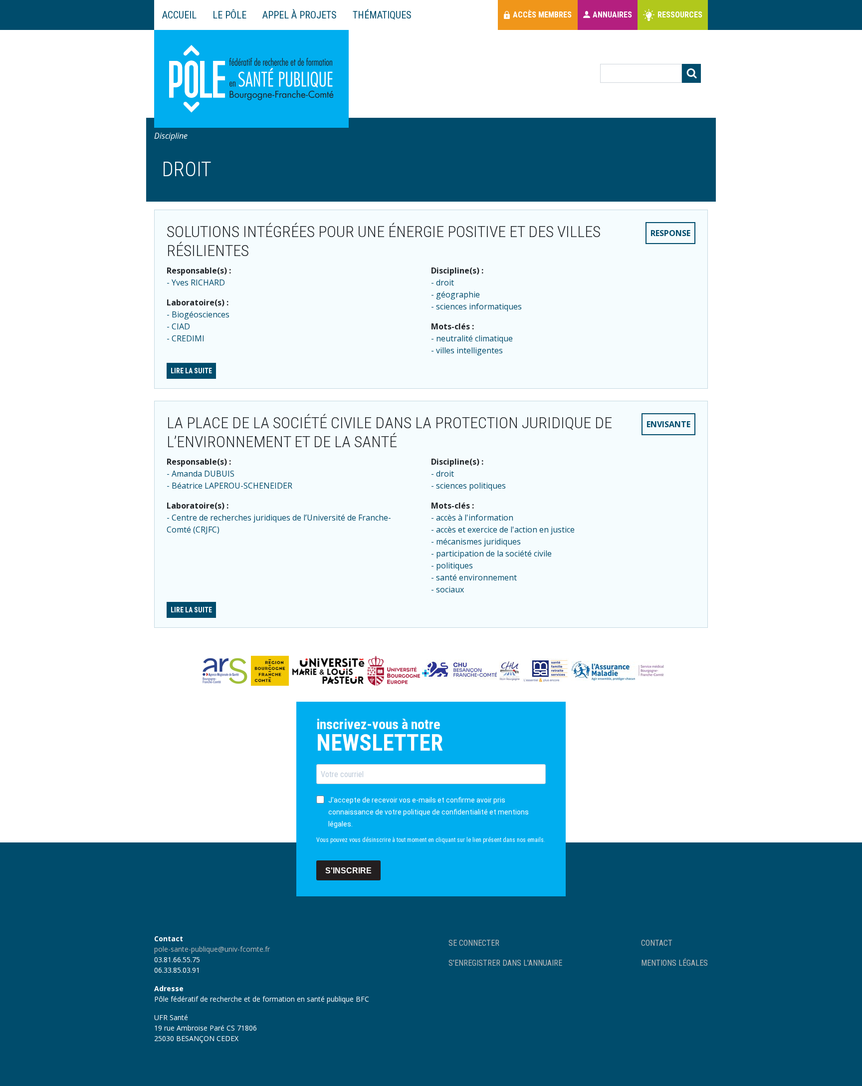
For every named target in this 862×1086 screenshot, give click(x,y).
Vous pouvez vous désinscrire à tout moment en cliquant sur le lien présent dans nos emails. (430, 839)
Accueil (179, 15)
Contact (656, 943)
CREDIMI (188, 338)
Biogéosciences (200, 314)
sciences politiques (471, 485)
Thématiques (382, 15)
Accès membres (542, 14)
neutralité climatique (474, 338)
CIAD (181, 326)
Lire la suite (191, 371)
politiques (454, 565)
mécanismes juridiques (478, 541)
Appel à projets (299, 15)
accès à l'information (474, 517)
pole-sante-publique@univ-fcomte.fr (212, 949)
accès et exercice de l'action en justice (505, 529)
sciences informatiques (479, 306)
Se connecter (473, 943)
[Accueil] (251, 79)
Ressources (679, 14)
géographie (458, 294)
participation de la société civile (494, 553)
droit (445, 282)
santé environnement (476, 577)
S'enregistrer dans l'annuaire (505, 963)
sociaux (450, 589)
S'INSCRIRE (348, 870)
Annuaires (612, 14)
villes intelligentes (469, 350)
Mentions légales (674, 963)
